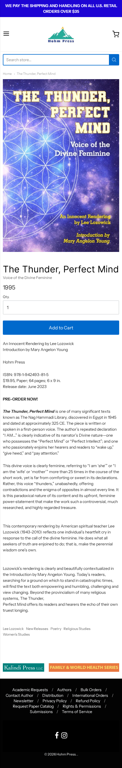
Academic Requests (30, 689)
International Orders (90, 695)
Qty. (6, 297)
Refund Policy (88, 700)
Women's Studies (16, 634)
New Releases (37, 629)
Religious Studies (77, 629)
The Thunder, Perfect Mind (36, 74)
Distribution (52, 695)
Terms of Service (77, 711)
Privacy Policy (55, 700)
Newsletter (23, 700)
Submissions (41, 711)
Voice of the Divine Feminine (27, 277)
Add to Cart (61, 327)
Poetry (56, 629)
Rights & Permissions (82, 706)
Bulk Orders (91, 689)
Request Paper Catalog (33, 706)
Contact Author (19, 695)
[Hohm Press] (61, 34)
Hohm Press (66, 754)
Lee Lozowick (13, 629)
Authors (64, 689)
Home (7, 74)
